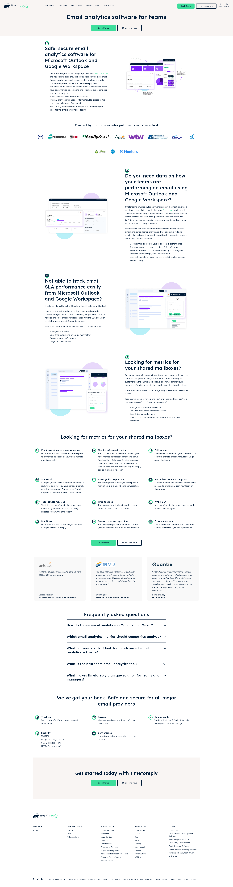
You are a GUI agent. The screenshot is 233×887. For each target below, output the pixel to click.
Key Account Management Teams (114, 854)
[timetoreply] (19, 5)
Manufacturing (106, 844)
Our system (167, 210)
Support (138, 850)
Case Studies (140, 830)
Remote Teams (107, 860)
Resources (109, 5)
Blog (136, 837)
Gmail (69, 834)
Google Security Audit (128, 879)
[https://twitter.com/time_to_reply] (37, 879)
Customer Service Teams (111, 857)
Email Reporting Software (179, 846)
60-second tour (206, 6)
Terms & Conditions (161, 879)
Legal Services (106, 837)
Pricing (62, 5)
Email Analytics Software (179, 839)
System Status (140, 854)
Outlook (70, 830)
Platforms (76, 5)
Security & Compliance (87, 879)
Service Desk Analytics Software (182, 853)
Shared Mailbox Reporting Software (183, 849)
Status (193, 879)
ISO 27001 (114, 879)
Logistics (104, 840)
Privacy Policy (176, 879)
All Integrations (73, 837)
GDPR (186, 879)
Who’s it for (92, 5)
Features (49, 5)
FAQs (137, 840)
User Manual (140, 847)
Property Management (110, 850)
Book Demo (186, 6)
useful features (101, 73)
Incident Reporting (145, 879)
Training (138, 844)
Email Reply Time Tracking (179, 843)
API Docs (138, 857)
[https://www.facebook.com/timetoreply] (33, 879)
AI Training (173, 856)
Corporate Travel (107, 830)
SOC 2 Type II (102, 879)
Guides (137, 834)
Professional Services (109, 847)
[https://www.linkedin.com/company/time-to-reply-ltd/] (42, 879)
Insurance (105, 834)
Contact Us (173, 830)
